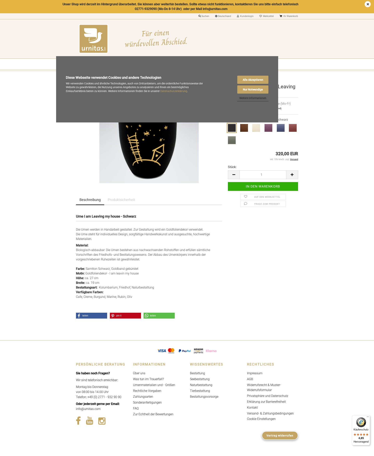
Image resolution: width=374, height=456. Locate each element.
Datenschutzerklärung (173, 91)
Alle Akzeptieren (253, 79)
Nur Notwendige (253, 89)
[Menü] (367, 417)
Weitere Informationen (252, 98)
